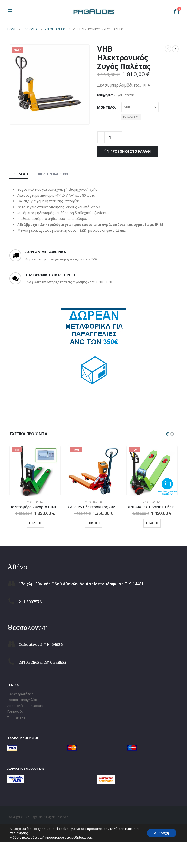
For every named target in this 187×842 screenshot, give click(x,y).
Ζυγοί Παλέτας (124, 95)
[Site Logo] (93, 11)
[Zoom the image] (15, 777)
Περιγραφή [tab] (18, 174)
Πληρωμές (15, 711)
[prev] (168, 48)
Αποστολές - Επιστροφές (25, 706)
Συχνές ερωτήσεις (20, 694)
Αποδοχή (161, 833)
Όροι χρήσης (16, 717)
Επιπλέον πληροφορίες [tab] (56, 174)
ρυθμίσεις (78, 837)
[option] (93, 351)
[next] (175, 48)
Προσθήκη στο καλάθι (130, 151)
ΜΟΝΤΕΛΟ (106, 107)
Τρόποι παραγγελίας (22, 700)
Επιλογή (35, 523)
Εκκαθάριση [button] (131, 117)
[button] (11, 11)
